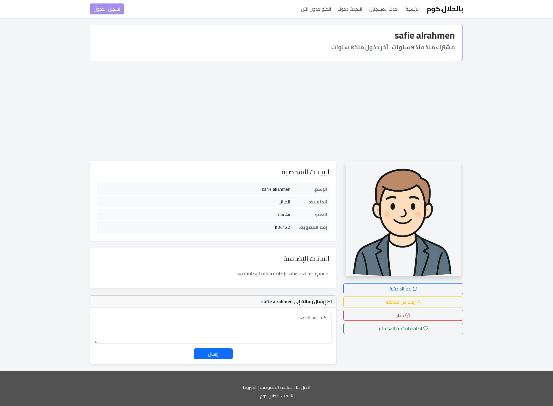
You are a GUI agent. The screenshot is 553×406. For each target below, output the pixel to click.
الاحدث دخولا (350, 9)
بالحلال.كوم (445, 8)
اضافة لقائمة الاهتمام (401, 328)
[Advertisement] (276, 111)
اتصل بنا (303, 387)
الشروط (250, 387)
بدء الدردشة (401, 288)
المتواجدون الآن (316, 9)
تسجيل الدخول (107, 9)
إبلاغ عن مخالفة (401, 302)
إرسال (213, 354)
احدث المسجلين (384, 9)
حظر (401, 315)
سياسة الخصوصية (276, 387)
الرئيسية (413, 9)
